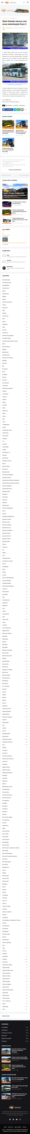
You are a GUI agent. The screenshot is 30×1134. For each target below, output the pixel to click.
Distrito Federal (15, 466)
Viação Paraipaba (15, 984)
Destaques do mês (15, 460)
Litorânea (15, 625)
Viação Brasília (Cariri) (15, 970)
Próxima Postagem (23, 175)
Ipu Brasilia (15, 594)
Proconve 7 (15, 761)
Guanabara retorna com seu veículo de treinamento (14, 242)
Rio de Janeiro (15, 792)
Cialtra (15, 408)
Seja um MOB (17, 1127)
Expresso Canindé (15, 519)
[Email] (22, 109)
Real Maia (15, 778)
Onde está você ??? (15, 708)
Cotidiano (15, 438)
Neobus (15, 694)
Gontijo (15, 572)
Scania (15, 870)
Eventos (15, 513)
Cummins (15, 444)
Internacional (15, 591)
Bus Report (15, 369)
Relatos (15, 783)
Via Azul (15, 950)
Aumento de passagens (15, 335)
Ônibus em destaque (15, 717)
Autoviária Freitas (15, 338)
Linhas (15, 622)
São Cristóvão (15, 845)
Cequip (15, 402)
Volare (15, 1003)
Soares (15, 886)
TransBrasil (15, 917)
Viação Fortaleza (15, 976)
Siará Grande (22, 105)
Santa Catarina (15, 831)
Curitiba (15, 449)
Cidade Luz (15, 410)
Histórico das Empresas (15, 586)
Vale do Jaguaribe (15, 942)
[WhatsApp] (18, 109)
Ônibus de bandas (15, 711)
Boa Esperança (15, 355)
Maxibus (15, 658)
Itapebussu (15, 602)
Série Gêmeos (15, 875)
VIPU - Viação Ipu (15, 1001)
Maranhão (15, 636)
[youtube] (16, 1119)
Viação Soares (15, 995)
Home (5, 1127)
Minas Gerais (15, 664)
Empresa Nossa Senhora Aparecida (15, 480)
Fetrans (15, 544)
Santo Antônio (15, 839)
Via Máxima (15, 956)
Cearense (15, 396)
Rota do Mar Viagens (15, 817)
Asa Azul (15, 330)
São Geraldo (15, 850)
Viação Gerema (15, 978)
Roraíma (15, 814)
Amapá (15, 304)
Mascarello (15, 647)
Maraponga (15, 639)
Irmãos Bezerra (15, 600)
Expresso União (15, 541)
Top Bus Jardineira (15, 911)
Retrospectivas (15, 789)
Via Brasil (15, 953)
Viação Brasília (15, 967)
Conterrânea (15, 433)
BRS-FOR (15, 363)
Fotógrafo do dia (15, 558)
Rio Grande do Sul (15, 797)
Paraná (15, 731)
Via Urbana (15, 962)
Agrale (15, 291)
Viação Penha (15, 987)
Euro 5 (15, 511)
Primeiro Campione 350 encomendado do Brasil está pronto (8, 132)
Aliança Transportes (15, 302)
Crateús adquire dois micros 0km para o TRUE (20, 1086)
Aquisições (15, 324)
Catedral (15, 391)
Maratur (15, 641)
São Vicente (15, 864)
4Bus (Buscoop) (15, 279)
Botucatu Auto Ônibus (15, 357)
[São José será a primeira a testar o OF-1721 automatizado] (6, 1080)
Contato (24, 1127)
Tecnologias (15, 895)
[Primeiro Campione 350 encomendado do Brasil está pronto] (6, 212)
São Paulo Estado (15, 861)
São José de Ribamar (15, 853)
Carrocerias (15, 385)
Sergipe (15, 872)
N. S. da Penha (15, 686)
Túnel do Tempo (15, 934)
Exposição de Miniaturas (15, 516)
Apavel (15, 321)
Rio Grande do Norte (15, 795)
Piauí (15, 744)
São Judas (15, 859)
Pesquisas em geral (15, 739)
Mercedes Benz (13, 18)
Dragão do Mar (15, 472)
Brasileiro (15, 360)
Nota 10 (15, 703)
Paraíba (15, 728)
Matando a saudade (15, 650)
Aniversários (15, 316)
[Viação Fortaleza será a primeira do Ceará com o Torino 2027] (6, 221)
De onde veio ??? (15, 452)
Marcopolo (15, 644)
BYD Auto (15, 380)
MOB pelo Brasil (15, 678)
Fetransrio (15, 547)
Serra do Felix (15, 878)
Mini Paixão (15, 666)
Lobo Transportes (15, 627)
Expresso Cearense (15, 524)
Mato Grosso (15, 653)
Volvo (15, 1009)
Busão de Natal (6, 235)
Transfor (15, 923)
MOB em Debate (15, 675)
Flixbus (15, 552)
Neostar (15, 697)
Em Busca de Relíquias (15, 474)
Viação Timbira (15, 998)
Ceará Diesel (15, 394)
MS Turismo (15, 683)
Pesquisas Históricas (15, 742)
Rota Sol (15, 822)
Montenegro (15, 680)
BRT (15, 366)
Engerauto (15, 494)
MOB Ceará (15, 672)
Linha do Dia (15, 619)
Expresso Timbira (15, 538)
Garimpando (15, 566)
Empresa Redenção (15, 486)
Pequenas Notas (15, 733)
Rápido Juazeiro (15, 769)
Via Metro (15, 959)
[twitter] (13, 1119)
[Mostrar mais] (25, 109)
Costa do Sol (15, 435)
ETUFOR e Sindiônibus (15, 508)
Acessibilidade (15, 285)
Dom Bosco (15, 469)
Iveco (15, 608)
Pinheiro (15, 747)
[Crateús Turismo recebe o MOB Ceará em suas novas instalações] (6, 1059)
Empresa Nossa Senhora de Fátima (15, 483)
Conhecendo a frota (15, 430)
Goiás (15, 569)
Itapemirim (15, 605)
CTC (15, 441)
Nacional (15, 689)
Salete (15, 828)
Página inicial (5, 18)
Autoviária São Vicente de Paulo (15, 341)
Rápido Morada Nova (15, 772)
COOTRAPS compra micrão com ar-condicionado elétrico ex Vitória (19, 1095)
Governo (15, 575)
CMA (15, 419)
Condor (15, 427)
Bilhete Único (15, 352)
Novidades (16, 105)
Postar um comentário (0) (15, 169)
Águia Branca (15, 293)
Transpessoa (15, 931)
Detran (15, 463)
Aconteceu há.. (15, 288)
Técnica (15, 892)
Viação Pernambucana (15, 989)
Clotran (15, 416)
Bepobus (15, 349)
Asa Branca (15, 332)
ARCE (15, 327)
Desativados (15, 458)
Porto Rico (15, 750)
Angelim (15, 313)
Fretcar (15, 563)
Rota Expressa (15, 820)
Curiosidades (15, 446)
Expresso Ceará (15, 522)
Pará (15, 725)
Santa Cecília (15, 834)
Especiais (15, 502)
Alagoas (15, 296)
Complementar (15, 424)
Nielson (15, 700)
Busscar (15, 377)
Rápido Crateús (15, 767)
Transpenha (15, 928)
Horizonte (15, 589)
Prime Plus (15, 753)
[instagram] (20, 1119)
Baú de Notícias (15, 346)
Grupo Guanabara (15, 580)
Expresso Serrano (15, 536)
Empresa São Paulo (15, 488)
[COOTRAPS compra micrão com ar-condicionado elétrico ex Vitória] (6, 1096)
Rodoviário (15, 808)
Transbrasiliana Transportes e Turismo (15, 920)
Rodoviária (15, 806)
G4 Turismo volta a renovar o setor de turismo (19, 202)
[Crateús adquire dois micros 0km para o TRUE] (6, 1088)
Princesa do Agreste (15, 756)
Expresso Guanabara (15, 530)
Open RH (15, 719)
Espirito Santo (15, 505)
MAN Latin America (15, 633)
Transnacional (15, 925)
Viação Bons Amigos (15, 964)
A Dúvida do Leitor (15, 282)
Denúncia (15, 455)
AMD (15, 310)
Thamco (15, 903)
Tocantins (15, 909)
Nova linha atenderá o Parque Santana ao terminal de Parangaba (19, 1050)
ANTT (15, 318)
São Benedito (15, 842)
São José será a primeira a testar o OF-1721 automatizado (21, 132)
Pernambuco (15, 736)
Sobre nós (10, 1127)
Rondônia (15, 811)
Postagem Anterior (6, 175)
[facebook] (10, 1119)
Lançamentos (15, 614)
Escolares (15, 499)
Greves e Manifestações (15, 577)
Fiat (15, 549)
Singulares (15, 884)
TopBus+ (15, 914)
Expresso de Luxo (15, 527)
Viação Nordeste (15, 981)
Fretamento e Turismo (15, 561)
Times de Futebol (15, 906)
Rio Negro (15, 803)
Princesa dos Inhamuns (15, 758)
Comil (15, 421)
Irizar (15, 597)
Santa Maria (15, 836)
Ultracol (15, 937)
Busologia (15, 374)
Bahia (15, 343)
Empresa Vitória (15, 491)
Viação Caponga (15, 973)
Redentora (15, 781)
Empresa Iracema (15, 477)
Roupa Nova (15, 825)
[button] (2, 2)
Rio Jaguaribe (15, 800)
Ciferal (15, 413)
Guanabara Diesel (15, 583)
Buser (15, 371)
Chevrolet (15, 405)
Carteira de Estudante (15, 388)
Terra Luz (15, 900)
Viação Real (15, 992)
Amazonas (15, 307)
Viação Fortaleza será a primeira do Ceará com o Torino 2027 (20, 220)
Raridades (15, 775)
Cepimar (15, 399)
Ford (15, 555)
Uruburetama (15, 939)
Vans (15, 945)
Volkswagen (15, 1006)
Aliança (15, 299)
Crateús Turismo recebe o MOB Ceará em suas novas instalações (20, 1058)
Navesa (15, 692)
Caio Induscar (15, 382)
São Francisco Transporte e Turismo (15, 847)
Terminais (15, 898)
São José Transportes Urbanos (15, 856)
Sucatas (15, 889)
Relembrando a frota (15, 786)
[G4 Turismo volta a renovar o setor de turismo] (6, 204)
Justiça (15, 611)
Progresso (15, 764)
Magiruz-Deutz (15, 630)
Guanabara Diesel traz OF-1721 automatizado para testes (8, 150)
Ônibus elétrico (15, 714)
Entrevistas (15, 497)
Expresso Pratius (15, 533)
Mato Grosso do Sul (15, 655)
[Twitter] (15, 109)
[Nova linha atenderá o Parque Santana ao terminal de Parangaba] (6, 1051)
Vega (15, 948)
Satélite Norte (15, 867)
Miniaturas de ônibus (15, 669)
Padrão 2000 (15, 722)
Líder (15, 616)
